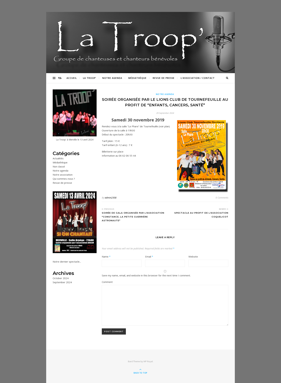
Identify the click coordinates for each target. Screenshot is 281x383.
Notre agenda (112, 77)
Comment (107, 282)
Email (149, 256)
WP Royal (148, 361)
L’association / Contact (198, 77)
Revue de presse (163, 77)
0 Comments (222, 197)
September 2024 (62, 282)
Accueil (72, 77)
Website (193, 256)
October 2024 (61, 278)
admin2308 (110, 197)
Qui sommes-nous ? (64, 178)
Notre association (63, 174)
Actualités (58, 158)
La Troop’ (89, 77)
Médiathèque (137, 77)
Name (106, 256)
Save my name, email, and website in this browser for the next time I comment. (146, 275)
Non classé (59, 166)
